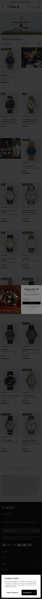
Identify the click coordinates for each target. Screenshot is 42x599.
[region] (21, 586)
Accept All (27, 593)
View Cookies (11, 593)
